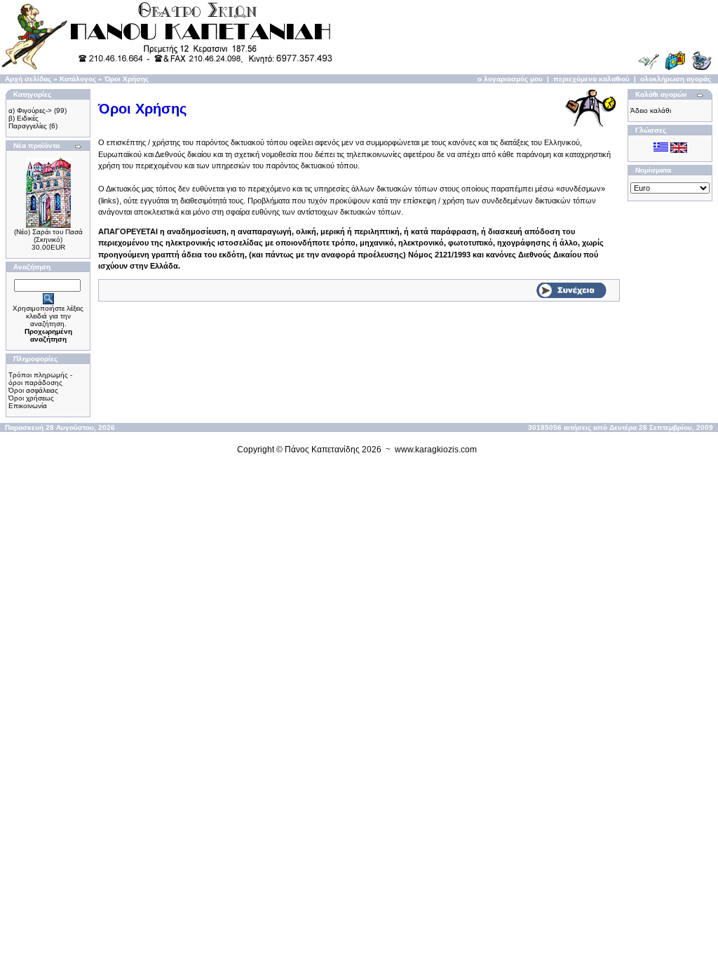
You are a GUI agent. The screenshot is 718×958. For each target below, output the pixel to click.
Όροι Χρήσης (126, 79)
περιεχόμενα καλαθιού (591, 79)
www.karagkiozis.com (436, 449)
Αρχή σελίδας (28, 79)
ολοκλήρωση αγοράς (675, 79)
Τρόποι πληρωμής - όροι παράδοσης (40, 378)
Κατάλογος (78, 79)
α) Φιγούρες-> (30, 110)
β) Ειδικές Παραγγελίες (27, 122)
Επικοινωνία (27, 406)
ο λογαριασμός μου (510, 79)
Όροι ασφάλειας (33, 390)
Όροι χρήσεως (31, 398)
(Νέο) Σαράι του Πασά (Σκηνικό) (48, 235)
